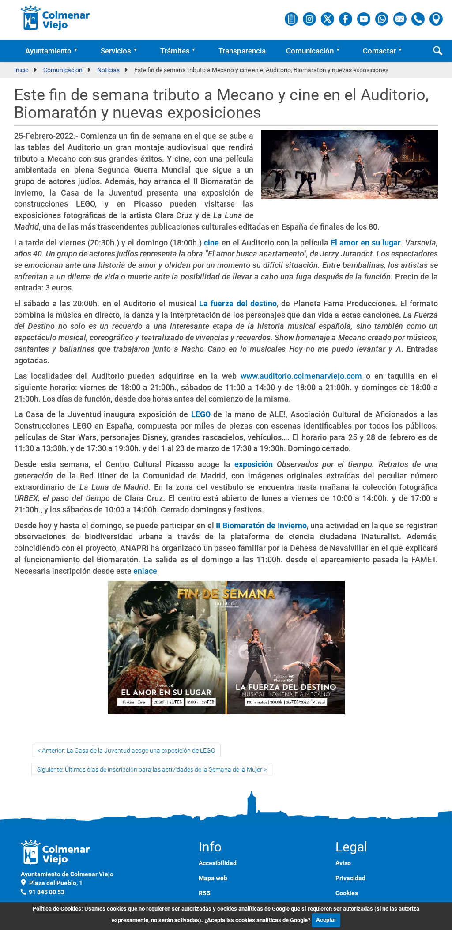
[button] (78, 51)
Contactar (379, 50)
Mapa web (213, 877)
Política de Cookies (57, 908)
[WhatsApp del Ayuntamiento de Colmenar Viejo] (382, 18)
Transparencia (242, 50)
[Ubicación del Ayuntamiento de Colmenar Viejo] (436, 18)
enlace (145, 571)
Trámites (175, 50)
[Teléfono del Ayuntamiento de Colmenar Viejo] (419, 18)
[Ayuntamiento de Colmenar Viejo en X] (328, 18)
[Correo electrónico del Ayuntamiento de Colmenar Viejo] (401, 18)
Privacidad (350, 877)
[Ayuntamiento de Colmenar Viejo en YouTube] (364, 18)
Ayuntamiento (48, 50)
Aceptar (326, 919)
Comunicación (310, 50)
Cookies (346, 892)
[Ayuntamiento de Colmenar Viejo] (55, 17)
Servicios (116, 50)
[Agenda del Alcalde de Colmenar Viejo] (292, 18)
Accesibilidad (218, 862)
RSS (205, 892)
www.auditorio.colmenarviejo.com (301, 375)
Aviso (343, 862)
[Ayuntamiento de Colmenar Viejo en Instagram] (310, 18)
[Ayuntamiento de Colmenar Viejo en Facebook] (346, 18)
